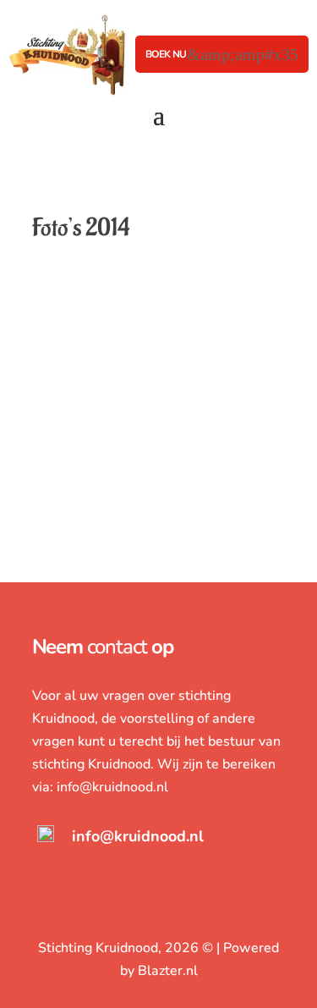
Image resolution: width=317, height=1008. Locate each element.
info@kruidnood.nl (112, 787)
